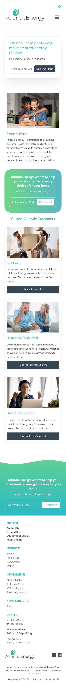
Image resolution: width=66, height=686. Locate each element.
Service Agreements (17, 592)
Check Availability (33, 289)
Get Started (45, 202)
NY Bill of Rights (15, 588)
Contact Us (13, 528)
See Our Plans (44, 68)
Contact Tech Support (33, 436)
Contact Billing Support (33, 365)
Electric (10, 554)
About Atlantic (14, 580)
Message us (16, 624)
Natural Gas (13, 558)
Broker (10, 566)
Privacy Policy (14, 540)
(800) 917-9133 (17, 620)
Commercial (13, 562)
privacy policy (34, 674)
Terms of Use (13, 532)
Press (9, 606)
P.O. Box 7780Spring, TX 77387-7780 (18, 641)
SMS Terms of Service (18, 536)
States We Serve (15, 584)
